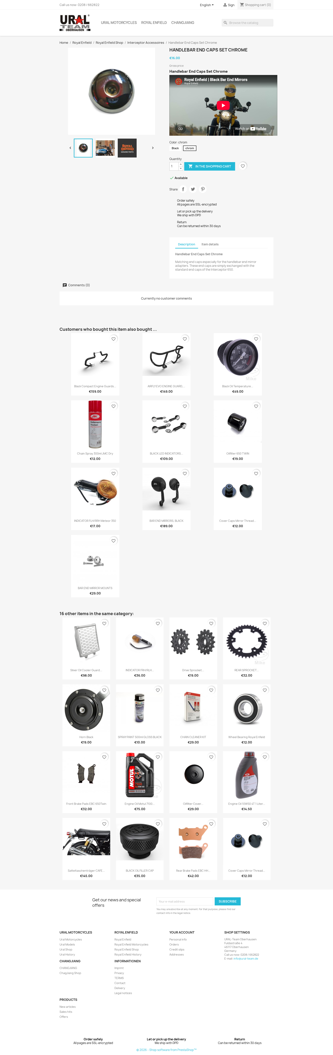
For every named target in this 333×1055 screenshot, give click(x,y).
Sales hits (66, 1012)
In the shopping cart (209, 166)
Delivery (119, 988)
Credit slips (176, 949)
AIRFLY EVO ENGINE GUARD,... (166, 386)
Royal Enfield (154, 22)
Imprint (119, 968)
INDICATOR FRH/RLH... (140, 670)
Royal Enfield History (127, 954)
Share (183, 189)
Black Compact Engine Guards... (95, 386)
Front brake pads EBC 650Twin (86, 804)
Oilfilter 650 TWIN (237, 453)
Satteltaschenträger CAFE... (86, 870)
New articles (68, 1007)
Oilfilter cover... (193, 804)
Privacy (119, 973)
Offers (64, 1017)
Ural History (67, 954)
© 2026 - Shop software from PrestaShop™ (166, 1050)
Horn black (86, 737)
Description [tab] (186, 244)
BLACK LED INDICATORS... (166, 453)
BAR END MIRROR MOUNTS (95, 588)
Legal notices (123, 993)
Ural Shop (66, 949)
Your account (181, 932)
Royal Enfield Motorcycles (131, 944)
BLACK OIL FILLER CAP (140, 870)
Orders (174, 944)
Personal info (178, 939)
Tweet (193, 189)
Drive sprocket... (193, 670)
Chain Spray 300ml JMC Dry (95, 453)
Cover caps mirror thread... (237, 521)
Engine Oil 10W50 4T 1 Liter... (246, 804)
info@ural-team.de (246, 958)
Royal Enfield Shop (126, 949)
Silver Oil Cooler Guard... (86, 670)
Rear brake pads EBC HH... (193, 870)
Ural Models (67, 944)
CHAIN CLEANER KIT (193, 737)
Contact (119, 983)
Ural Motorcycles (119, 22)
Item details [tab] (210, 244)
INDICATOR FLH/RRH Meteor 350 (95, 521)
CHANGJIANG (182, 22)
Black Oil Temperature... (237, 386)
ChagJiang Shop (70, 973)
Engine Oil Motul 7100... (140, 804)
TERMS (119, 978)
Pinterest (203, 189)
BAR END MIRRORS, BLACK (166, 521)
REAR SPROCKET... (247, 670)
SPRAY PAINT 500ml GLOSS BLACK (140, 737)
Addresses (176, 954)
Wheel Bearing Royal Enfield (246, 737)
